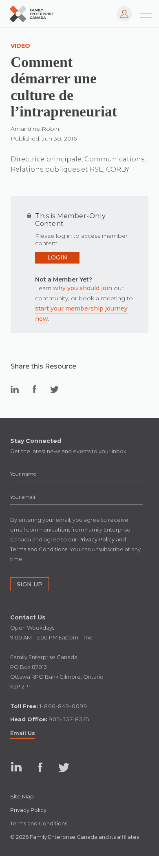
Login (57, 257)
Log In (121, 10)
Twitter (64, 767)
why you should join (82, 288)
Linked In (16, 767)
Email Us (22, 733)
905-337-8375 (69, 719)
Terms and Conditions (38, 823)
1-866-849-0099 (63, 706)
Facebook (40, 767)
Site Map (22, 796)
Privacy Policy (28, 810)
